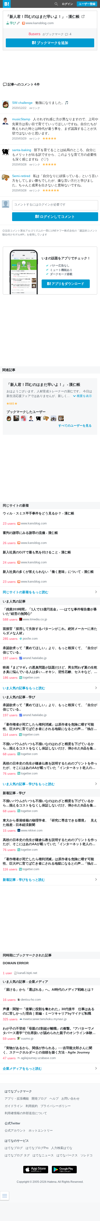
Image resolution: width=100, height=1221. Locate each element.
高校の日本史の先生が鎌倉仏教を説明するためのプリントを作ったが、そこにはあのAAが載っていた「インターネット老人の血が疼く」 (50, 768)
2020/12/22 (19, 108)
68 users (9, 754)
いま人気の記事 (14, 601)
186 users (10, 677)
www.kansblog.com (40, 23)
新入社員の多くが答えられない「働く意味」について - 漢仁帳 (48, 572)
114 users (10, 734)
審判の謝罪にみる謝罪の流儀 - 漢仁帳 (30, 533)
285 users (10, 639)
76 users (9, 773)
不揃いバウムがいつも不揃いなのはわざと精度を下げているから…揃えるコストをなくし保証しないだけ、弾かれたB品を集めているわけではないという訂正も (49, 748)
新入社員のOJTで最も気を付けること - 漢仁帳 (37, 552)
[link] (9, 418)
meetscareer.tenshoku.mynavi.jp (45, 1019)
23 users (9, 523)
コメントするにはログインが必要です (40, 204)
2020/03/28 (19, 164)
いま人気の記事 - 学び (19, 697)
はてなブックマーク (18, 1091)
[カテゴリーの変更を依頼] (18, 23)
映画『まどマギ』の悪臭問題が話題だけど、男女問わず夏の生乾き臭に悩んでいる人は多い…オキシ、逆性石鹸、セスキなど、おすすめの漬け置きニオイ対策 (50, 672)
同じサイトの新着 (16, 505)
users (35, 34)
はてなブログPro (37, 1148)
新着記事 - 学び (14, 793)
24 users (9, 562)
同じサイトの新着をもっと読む (25, 592)
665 (11, 403)
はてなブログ (14, 1148)
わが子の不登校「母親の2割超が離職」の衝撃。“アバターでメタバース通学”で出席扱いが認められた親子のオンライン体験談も (49, 1033)
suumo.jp (27, 1038)
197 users (10, 658)
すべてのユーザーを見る (75, 425)
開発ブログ (39, 1098)
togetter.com (31, 677)
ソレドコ (86, 1155)
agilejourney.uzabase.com (38, 1058)
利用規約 (32, 1106)
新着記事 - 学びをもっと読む (24, 880)
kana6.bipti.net (27, 973)
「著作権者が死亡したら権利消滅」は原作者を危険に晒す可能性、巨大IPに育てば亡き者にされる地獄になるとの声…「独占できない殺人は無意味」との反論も (50, 729)
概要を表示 (84, 396)
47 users (9, 1058)
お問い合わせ (70, 1098)
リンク (36, 108)
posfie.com (30, 638)
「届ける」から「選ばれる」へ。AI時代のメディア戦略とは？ (48, 989)
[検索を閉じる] (56, 3)
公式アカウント (15, 1130)
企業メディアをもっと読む (22, 1068)
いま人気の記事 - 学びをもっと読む (29, 784)
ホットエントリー (41, 1130)
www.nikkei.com (32, 830)
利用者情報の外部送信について (26, 1113)
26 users (9, 543)
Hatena (52, 1181)
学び (13, 23)
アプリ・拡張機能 (17, 1098)
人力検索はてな (61, 1148)
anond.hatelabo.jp (35, 658)
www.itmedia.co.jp (35, 619)
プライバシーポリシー (55, 1106)
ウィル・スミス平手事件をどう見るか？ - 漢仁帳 (38, 513)
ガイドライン (14, 1106)
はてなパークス (67, 1155)
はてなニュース (43, 1155)
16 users (9, 1000)
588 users (10, 619)
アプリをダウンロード (68, 283)
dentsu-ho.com (31, 999)
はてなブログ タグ (17, 1155)
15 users (9, 830)
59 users (9, 1038)
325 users (10, 1019)
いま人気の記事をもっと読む (24, 688)
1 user (7, 973)
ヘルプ (54, 1098)
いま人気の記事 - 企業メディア (25, 981)
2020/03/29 (19, 138)
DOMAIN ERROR (16, 963)
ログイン (67, 4)
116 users (10, 869)
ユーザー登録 (87, 4)
